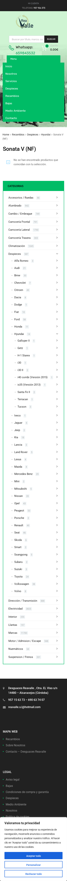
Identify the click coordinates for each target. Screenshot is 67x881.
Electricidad (15, 608)
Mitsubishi (20, 488)
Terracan (23, 399)
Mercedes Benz (23, 474)
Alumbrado (14, 205)
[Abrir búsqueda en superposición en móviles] (33, 39)
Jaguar (18, 422)
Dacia (17, 297)
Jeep (17, 430)
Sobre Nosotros (15, 745)
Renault (18, 525)
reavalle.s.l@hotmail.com (24, 707)
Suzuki (18, 569)
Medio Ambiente (15, 110)
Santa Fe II (24, 392)
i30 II (20, 370)
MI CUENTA (33, 3)
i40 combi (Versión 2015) (33, 377)
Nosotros (11, 73)
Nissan (18, 496)
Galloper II (24, 340)
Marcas (12, 632)
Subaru (18, 562)
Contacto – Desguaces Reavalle (26, 751)
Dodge (18, 304)
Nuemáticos (15, 649)
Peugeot (19, 510)
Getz (20, 348)
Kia (16, 437)
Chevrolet (20, 282)
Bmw (17, 275)
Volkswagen (21, 584)
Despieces (11, 88)
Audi (17, 268)
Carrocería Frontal (19, 221)
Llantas (12, 625)
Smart (17, 547)
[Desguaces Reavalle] (33, 27)
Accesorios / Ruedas (20, 197)
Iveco (17, 415)
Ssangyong (20, 554)
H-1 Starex (24, 355)
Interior (12, 616)
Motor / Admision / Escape (24, 641)
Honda (18, 326)
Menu (13, 58)
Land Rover (21, 452)
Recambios (12, 96)
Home (6, 134)
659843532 (25, 53)
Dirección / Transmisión (22, 600)
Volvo (17, 591)
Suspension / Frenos (20, 657)
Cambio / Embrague (20, 213)
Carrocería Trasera (19, 238)
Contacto (11, 118)
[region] (33, 849)
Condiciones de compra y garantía (27, 792)
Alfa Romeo (21, 260)
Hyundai (45, 134)
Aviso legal (12, 779)
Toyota (18, 576)
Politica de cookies (17, 816)
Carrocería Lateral (19, 229)
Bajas (8, 103)
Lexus (17, 459)
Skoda (18, 540)
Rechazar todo (33, 874)
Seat (17, 532)
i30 (19, 362)
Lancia (18, 444)
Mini (16, 481)
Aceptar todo (33, 855)
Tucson (22, 406)
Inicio (8, 66)
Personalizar (33, 865)
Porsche (19, 518)
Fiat (16, 312)
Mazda (18, 466)
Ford (17, 319)
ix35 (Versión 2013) (29, 384)
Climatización (16, 246)
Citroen (18, 290)
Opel (17, 503)
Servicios (11, 81)
